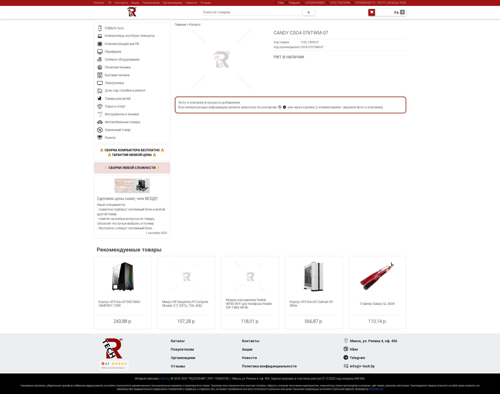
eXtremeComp (376, 389)
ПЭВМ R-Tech (114, 28)
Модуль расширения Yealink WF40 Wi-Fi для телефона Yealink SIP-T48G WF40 (249, 303)
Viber (281, 2)
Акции (135, 2)
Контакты (121, 2)
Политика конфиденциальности (269, 366)
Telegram (294, 2)
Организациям (172, 2)
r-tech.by (164, 378)
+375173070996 (339, 2)
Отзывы (206, 2)
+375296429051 (315, 2)
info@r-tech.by (362, 366)
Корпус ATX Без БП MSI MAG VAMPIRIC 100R (119, 303)
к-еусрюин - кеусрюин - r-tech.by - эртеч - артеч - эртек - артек (250, 382)
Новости (191, 2)
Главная (180, 24)
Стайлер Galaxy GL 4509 (377, 304)
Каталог (99, 2)
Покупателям (151, 2)
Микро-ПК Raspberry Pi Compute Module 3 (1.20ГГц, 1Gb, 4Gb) (185, 303)
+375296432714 (364, 2)
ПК (110, 2)
